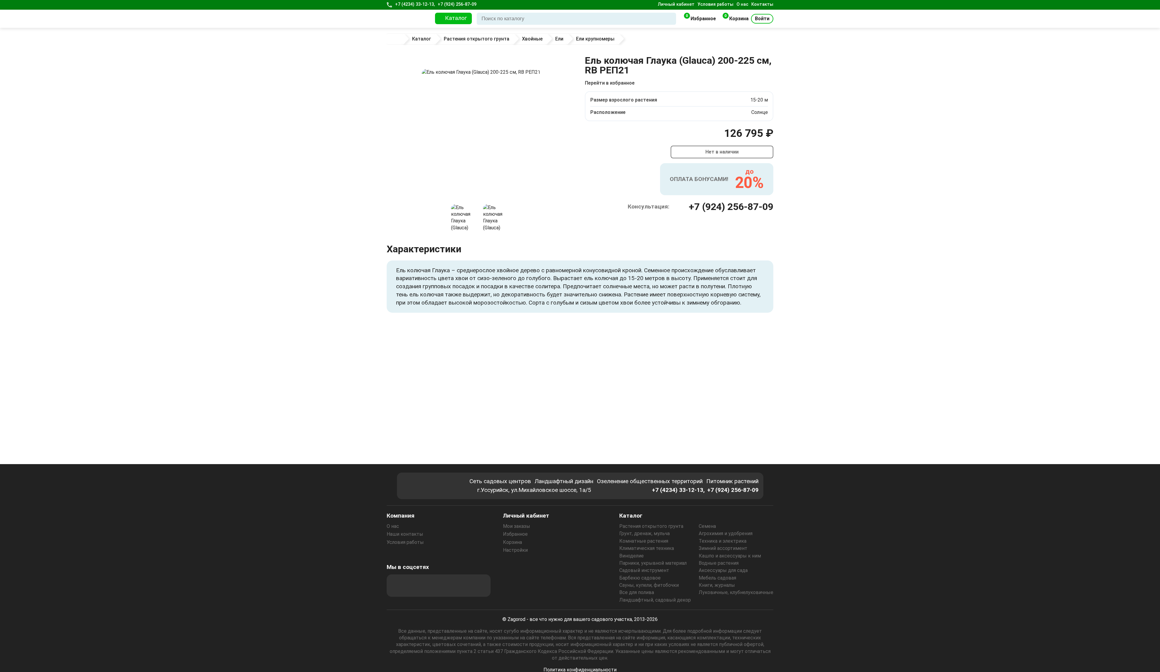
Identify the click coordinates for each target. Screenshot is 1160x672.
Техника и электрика (722, 541)
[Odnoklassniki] (430, 585)
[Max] (398, 585)
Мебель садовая (717, 578)
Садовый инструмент (644, 570)
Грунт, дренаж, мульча (644, 533)
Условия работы (715, 4)
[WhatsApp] (463, 585)
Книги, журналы (717, 585)
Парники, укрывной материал (653, 563)
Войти (762, 18)
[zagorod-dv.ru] (409, 19)
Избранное (515, 534)
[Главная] (396, 39)
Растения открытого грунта (651, 526)
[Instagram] (414, 585)
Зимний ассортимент (723, 548)
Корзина (512, 542)
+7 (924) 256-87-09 (457, 4)
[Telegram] (479, 585)
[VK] (446, 585)
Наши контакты (405, 534)
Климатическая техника (646, 548)
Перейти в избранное (610, 83)
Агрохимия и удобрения (725, 533)
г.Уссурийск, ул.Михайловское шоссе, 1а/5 (534, 489)
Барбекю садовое (640, 578)
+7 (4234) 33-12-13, (415, 4)
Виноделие (631, 556)
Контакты (762, 4)
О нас (742, 4)
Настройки (515, 550)
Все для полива (636, 592)
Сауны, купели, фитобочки (649, 585)
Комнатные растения (643, 541)
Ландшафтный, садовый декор (655, 600)
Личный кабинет (676, 4)
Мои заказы (516, 526)
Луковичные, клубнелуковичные (736, 592)
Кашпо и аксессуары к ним (730, 556)
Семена (707, 526)
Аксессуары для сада (723, 570)
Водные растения (719, 563)
